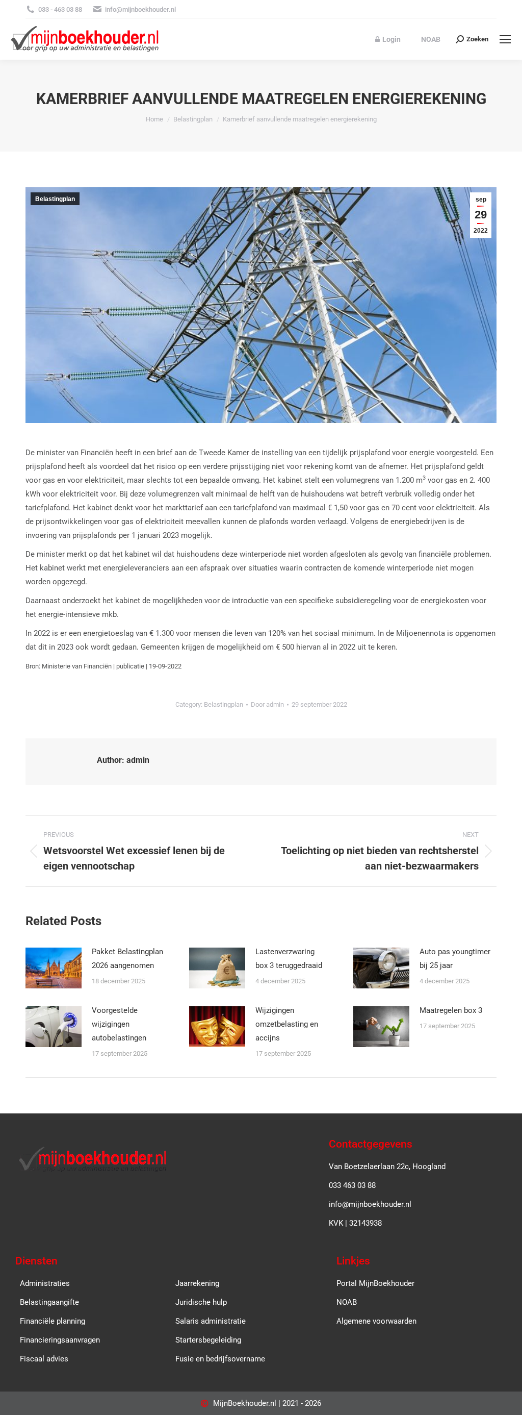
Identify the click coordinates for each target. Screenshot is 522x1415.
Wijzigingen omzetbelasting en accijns (286, 1024)
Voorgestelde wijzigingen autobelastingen (119, 1024)
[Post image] (53, 968)
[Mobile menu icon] (505, 39)
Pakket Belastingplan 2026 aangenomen (127, 958)
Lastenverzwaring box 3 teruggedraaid (288, 958)
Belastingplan (55, 199)
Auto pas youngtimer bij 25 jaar (455, 958)
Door (267, 704)
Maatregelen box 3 (451, 1010)
